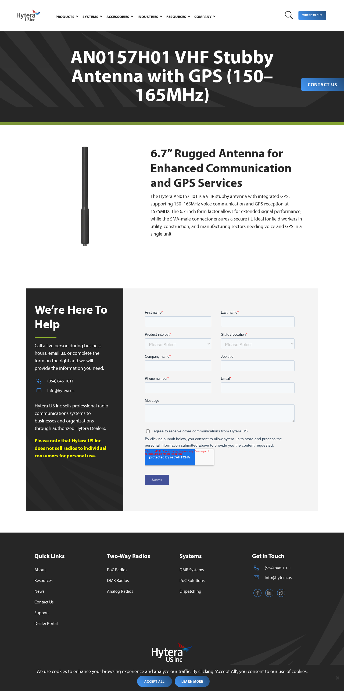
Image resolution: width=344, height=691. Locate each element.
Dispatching (190, 591)
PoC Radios (117, 569)
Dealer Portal (46, 623)
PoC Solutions (192, 580)
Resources (43, 580)
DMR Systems (192, 569)
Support (41, 612)
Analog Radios (120, 591)
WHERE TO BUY (312, 15)
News (39, 591)
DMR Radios (118, 580)
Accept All (154, 681)
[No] (337, 678)
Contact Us (322, 84)
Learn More (192, 681)
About (40, 569)
